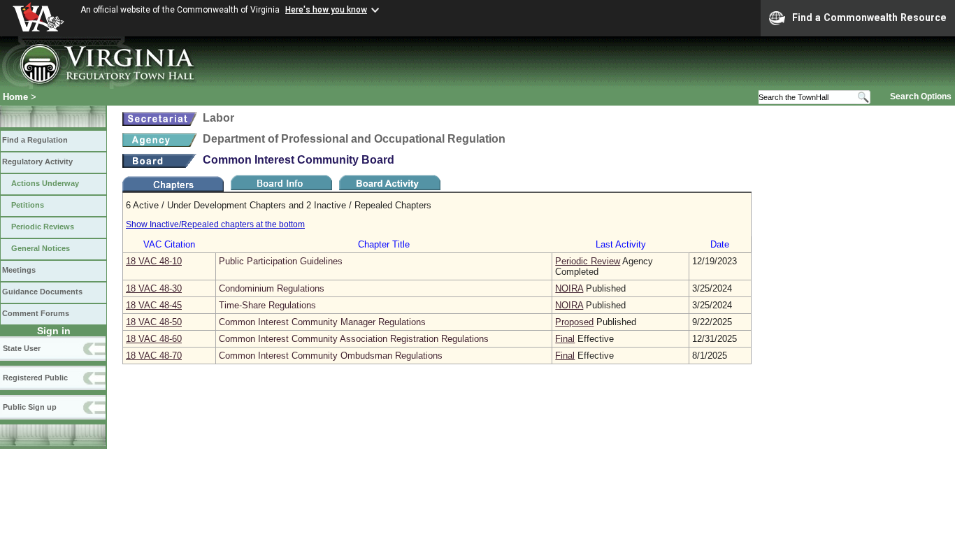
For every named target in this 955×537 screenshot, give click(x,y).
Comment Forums (35, 313)
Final (565, 339)
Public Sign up (30, 407)
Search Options (921, 96)
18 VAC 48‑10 (154, 261)
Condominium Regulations (271, 288)
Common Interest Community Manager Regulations (322, 322)
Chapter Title (384, 244)
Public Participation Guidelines (281, 261)
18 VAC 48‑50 (154, 322)
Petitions (27, 205)
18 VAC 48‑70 (154, 355)
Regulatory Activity (37, 161)
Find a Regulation (35, 140)
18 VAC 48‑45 (154, 305)
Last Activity (621, 244)
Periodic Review (587, 261)
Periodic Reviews (42, 226)
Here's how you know (326, 10)
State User (22, 348)
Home (15, 97)
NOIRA (569, 288)
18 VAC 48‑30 (154, 288)
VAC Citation (169, 244)
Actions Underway (45, 183)
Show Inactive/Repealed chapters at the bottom (215, 224)
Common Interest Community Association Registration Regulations (354, 339)
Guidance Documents (42, 291)
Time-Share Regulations (267, 305)
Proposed (574, 322)
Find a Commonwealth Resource (869, 17)
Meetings (19, 270)
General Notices (40, 248)
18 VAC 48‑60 (154, 339)
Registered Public (35, 377)
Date (719, 244)
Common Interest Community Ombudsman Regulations (331, 355)
